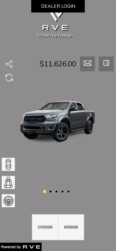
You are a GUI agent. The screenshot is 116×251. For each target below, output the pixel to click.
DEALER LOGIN (58, 6)
